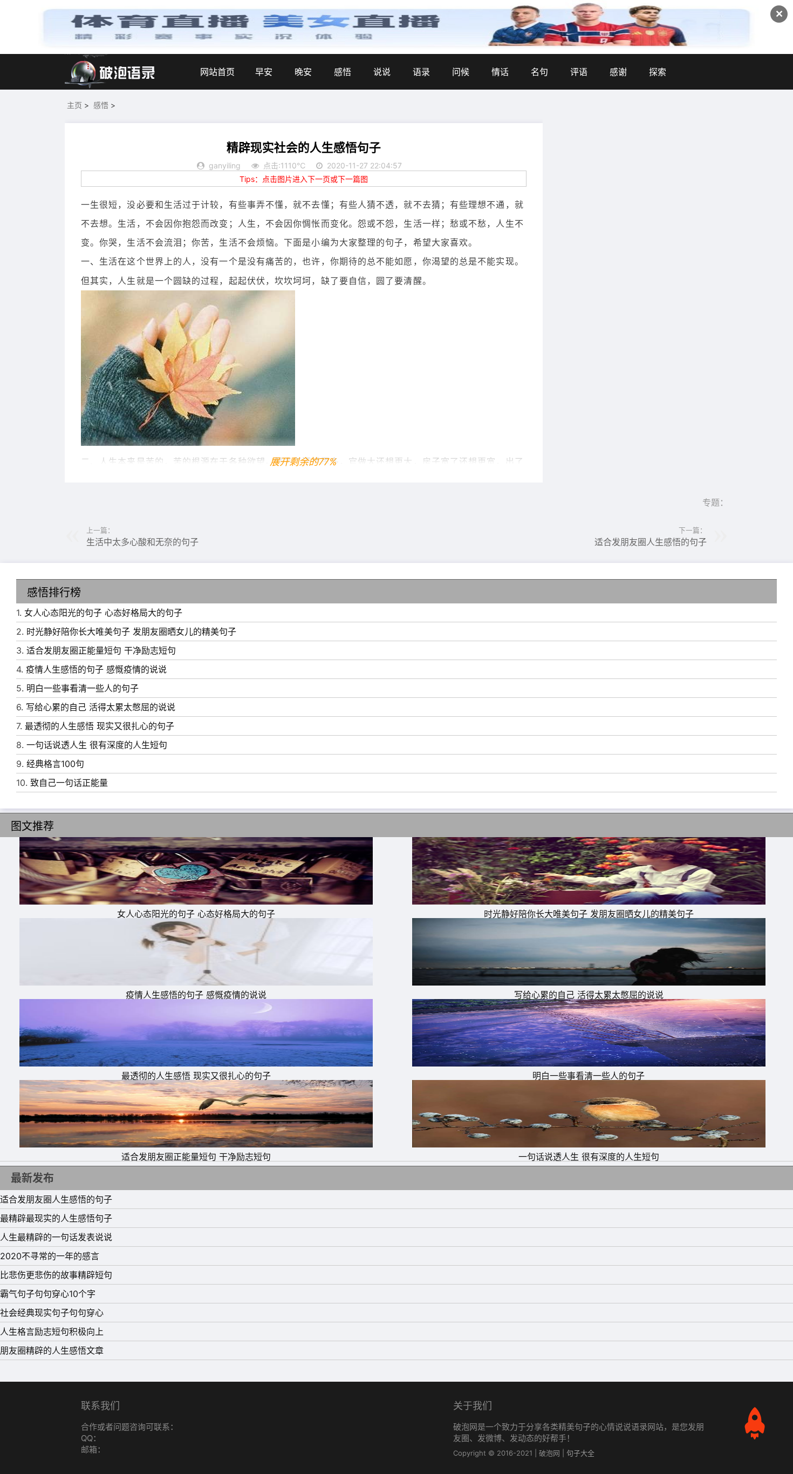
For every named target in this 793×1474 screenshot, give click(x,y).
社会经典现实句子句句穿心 (52, 1312)
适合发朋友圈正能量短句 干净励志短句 (101, 650)
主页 (74, 105)
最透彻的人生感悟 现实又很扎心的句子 (99, 726)
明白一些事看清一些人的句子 (82, 688)
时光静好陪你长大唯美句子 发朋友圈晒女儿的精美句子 (131, 631)
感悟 (342, 71)
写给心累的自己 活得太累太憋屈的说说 (100, 707)
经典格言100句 (55, 763)
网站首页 (217, 71)
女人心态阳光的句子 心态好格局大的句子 (103, 612)
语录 (421, 71)
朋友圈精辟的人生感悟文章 (52, 1350)
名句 (539, 71)
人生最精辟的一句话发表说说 (56, 1237)
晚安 (303, 71)
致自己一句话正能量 (69, 782)
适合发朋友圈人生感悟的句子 (650, 541)
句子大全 (580, 1453)
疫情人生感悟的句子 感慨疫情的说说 (96, 669)
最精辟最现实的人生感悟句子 (56, 1218)
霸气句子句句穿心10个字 (47, 1293)
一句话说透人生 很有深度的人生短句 (96, 744)
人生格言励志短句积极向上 (52, 1331)
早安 (263, 71)
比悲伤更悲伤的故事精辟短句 (56, 1274)
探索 (657, 71)
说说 (382, 71)
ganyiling (225, 165)
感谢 (618, 71)
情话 (500, 71)
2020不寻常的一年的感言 (49, 1256)
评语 (578, 71)
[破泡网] (110, 72)
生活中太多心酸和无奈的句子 (142, 541)
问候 (460, 71)
